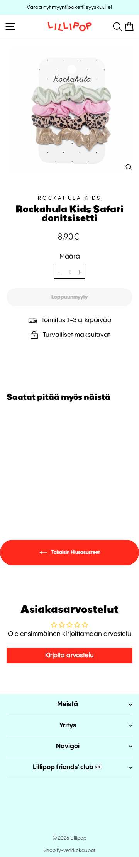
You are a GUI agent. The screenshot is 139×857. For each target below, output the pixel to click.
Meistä (67, 704)
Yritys (67, 725)
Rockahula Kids (70, 198)
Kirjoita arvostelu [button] (69, 655)
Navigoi (68, 746)
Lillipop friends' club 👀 (68, 767)
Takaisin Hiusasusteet (75, 552)
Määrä (69, 257)
